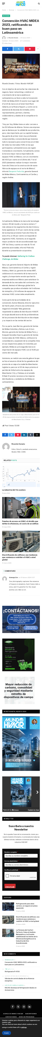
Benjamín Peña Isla (16, 171)
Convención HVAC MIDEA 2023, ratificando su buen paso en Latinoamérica (21, 963)
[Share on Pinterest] (30, 49)
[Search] (39, 3)
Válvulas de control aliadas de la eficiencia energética (19, 980)
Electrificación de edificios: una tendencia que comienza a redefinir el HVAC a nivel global (19, 557)
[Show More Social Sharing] (38, 49)
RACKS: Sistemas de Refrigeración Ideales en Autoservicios (21, 989)
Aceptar (6, 1033)
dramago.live (13, 577)
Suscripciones (31, 1013)
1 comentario (26, 41)
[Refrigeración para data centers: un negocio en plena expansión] (8, 906)
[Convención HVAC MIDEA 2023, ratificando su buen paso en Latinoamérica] (21, 66)
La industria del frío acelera (13, 490)
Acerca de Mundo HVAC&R (13, 1013)
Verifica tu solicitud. (11, 870)
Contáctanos (11, 1017)
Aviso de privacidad (26, 1017)
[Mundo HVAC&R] (21, 3)
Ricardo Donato (13, 38)
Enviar (10, 887)
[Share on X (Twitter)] (18, 49)
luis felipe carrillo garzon (14, 985)
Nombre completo (11, 852)
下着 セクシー (8, 969)
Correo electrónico (11, 861)
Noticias (6, 15)
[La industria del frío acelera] (21, 476)
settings (24, 1027)
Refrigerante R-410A (12, 971)
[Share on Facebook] (7, 49)
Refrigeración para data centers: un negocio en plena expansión (26, 906)
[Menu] (3, 3)
